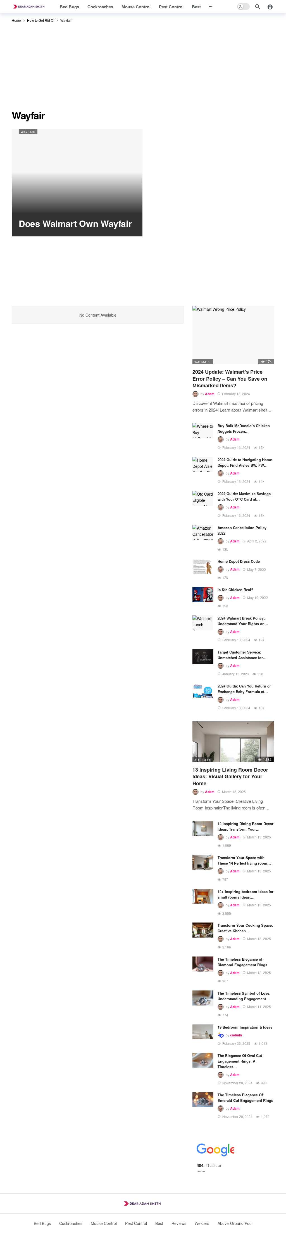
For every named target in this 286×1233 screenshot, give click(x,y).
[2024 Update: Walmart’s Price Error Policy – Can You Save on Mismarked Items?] (233, 335)
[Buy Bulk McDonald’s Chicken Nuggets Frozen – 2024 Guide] (202, 430)
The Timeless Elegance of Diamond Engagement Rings (242, 961)
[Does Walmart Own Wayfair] (77, 182)
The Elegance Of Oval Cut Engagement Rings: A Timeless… (240, 1061)
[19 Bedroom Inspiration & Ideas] (202, 1031)
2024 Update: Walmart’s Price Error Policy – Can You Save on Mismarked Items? (229, 378)
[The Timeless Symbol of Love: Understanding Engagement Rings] (202, 998)
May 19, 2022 (257, 597)
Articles (202, 759)
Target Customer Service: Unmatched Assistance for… (242, 654)
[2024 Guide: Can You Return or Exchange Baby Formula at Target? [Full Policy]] (202, 690)
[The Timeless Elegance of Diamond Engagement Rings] (202, 964)
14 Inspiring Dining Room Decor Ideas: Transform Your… (245, 826)
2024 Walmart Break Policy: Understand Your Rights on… (243, 620)
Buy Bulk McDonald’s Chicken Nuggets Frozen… (244, 428)
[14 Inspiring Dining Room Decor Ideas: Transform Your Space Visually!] (202, 828)
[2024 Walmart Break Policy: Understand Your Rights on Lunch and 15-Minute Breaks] (202, 622)
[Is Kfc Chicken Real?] (202, 594)
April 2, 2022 (256, 541)
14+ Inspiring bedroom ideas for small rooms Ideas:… (245, 894)
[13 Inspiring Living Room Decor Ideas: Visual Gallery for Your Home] (233, 741)
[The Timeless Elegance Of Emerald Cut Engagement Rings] (202, 1099)
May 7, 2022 (256, 569)
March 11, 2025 (259, 1006)
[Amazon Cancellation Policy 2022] (202, 532)
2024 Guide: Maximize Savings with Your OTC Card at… (244, 496)
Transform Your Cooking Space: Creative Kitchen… (245, 928)
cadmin (236, 1035)
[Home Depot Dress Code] (202, 566)
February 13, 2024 (236, 393)
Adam (209, 393)
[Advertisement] (143, 68)
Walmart (202, 361)
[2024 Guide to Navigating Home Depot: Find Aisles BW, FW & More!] (202, 464)
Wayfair (28, 131)
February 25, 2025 (236, 1043)
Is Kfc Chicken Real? (235, 589)
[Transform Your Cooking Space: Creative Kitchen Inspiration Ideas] (202, 930)
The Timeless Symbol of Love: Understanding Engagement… (244, 995)
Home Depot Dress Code (239, 561)
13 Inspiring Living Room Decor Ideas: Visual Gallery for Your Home (230, 776)
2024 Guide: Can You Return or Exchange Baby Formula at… (244, 688)
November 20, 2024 (237, 1082)
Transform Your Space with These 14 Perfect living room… (244, 860)
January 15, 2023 (235, 673)
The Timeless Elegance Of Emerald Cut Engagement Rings (245, 1097)
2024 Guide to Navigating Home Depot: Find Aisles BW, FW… (245, 462)
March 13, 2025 (234, 791)
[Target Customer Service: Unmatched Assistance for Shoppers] (202, 656)
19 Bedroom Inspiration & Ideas (245, 1027)
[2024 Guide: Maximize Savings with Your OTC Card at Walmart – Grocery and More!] (202, 498)
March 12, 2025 (259, 972)
